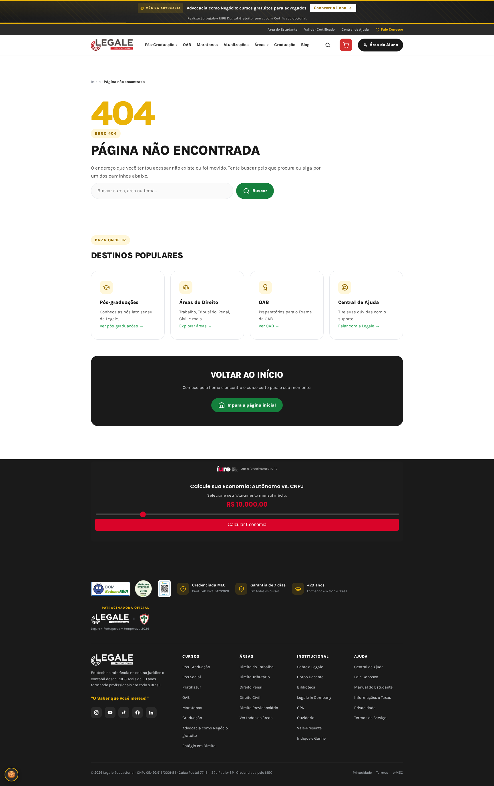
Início (96, 81)
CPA (300, 707)
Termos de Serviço (370, 717)
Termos (382, 773)
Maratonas (207, 44)
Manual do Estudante (373, 687)
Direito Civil (250, 697)
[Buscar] (327, 45)
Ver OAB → (269, 326)
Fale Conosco (392, 29)
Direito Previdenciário (259, 707)
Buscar (259, 190)
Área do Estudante (282, 29)
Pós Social (191, 676)
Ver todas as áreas (256, 717)
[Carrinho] (346, 45)
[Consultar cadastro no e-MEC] (164, 588)
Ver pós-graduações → (122, 326)
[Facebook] (137, 712)
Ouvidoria (305, 717)
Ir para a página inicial (252, 405)
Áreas (260, 44)
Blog (305, 44)
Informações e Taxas (372, 697)
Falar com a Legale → (359, 326)
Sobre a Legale (310, 666)
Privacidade (364, 707)
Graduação (284, 44)
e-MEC (398, 773)
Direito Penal (251, 687)
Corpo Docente (310, 676)
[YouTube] (110, 712)
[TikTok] (123, 712)
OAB (187, 44)
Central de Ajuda (355, 29)
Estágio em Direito (199, 745)
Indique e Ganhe (311, 738)
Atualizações (236, 44)
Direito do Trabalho (257, 666)
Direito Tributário (255, 676)
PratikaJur (191, 687)
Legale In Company (314, 697)
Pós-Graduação (159, 44)
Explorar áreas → (195, 326)
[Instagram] (96, 712)
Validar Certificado (319, 29)
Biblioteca (306, 687)
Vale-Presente (309, 728)
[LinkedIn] (151, 712)
